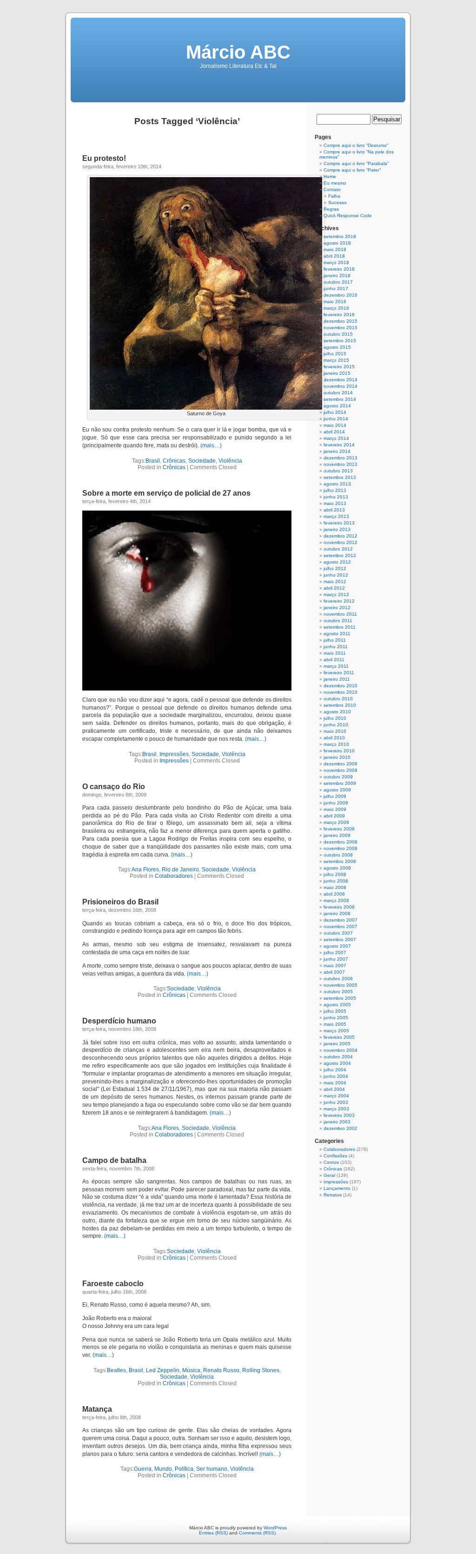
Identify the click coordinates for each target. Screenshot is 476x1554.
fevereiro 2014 (339, 444)
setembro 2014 (340, 399)
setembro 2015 (340, 340)
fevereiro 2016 (339, 314)
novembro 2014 (340, 386)
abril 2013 (334, 509)
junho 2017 (336, 288)
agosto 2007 (337, 946)
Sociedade (202, 461)
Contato (332, 189)
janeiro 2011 (337, 679)
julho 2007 (335, 952)
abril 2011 (334, 659)
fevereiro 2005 (339, 1037)
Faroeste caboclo (113, 1284)
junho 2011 (336, 646)
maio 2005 (335, 1024)
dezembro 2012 (340, 535)
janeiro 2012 (337, 607)
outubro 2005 (338, 991)
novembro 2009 (340, 770)
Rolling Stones (260, 1370)
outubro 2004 (338, 1056)
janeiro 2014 (337, 451)
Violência (230, 461)
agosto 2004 (337, 1063)
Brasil (152, 461)
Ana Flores (145, 869)
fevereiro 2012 (339, 601)
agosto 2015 (337, 347)
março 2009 (336, 822)
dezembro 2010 (340, 685)
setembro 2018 (340, 236)
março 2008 (336, 900)
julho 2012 (335, 568)
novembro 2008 (340, 848)
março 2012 (336, 594)
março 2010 (336, 744)
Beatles (116, 1370)
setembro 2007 (340, 939)
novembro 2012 (340, 542)
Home (330, 176)
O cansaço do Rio (113, 786)
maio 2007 (335, 965)
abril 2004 (334, 1089)
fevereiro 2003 (339, 1115)
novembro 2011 (340, 614)
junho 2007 (336, 959)
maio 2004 (335, 1082)
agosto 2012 (337, 561)
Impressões (174, 754)
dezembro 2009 (340, 763)
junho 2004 (336, 1076)
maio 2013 (335, 503)
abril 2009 (334, 815)
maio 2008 (335, 887)
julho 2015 (335, 353)
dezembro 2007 (340, 920)
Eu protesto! (104, 158)
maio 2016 (335, 301)
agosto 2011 (337, 633)
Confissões (335, 1155)
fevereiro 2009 (339, 828)
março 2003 (336, 1108)
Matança (97, 1409)
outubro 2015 (338, 334)
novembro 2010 (340, 692)
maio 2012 (335, 581)
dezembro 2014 (340, 379)
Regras (331, 209)
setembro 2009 (340, 783)
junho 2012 (336, 575)
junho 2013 (336, 496)
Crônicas (174, 461)
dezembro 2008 (340, 841)
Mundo (163, 1469)
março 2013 (336, 516)
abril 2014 (334, 431)
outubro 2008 (338, 854)
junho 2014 (336, 418)
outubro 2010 (338, 698)
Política (184, 1469)
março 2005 (336, 1030)
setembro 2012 (340, 555)
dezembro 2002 (340, 1128)
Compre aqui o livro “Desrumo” (356, 145)
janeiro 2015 (337, 373)
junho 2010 (336, 724)
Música (191, 1370)
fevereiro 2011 (339, 672)
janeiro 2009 (337, 835)
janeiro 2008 (337, 913)
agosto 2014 (337, 405)
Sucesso (337, 202)
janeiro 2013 (337, 529)
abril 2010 (334, 737)
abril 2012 (334, 588)
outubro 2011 (338, 620)
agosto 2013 (337, 483)
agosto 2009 (337, 789)
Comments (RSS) (257, 1532)
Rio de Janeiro (180, 869)
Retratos (333, 1194)
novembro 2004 (340, 1050)
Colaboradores (174, 876)
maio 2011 (335, 653)
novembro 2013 (340, 464)
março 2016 (336, 308)
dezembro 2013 (340, 457)
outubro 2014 (338, 392)
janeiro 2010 (337, 757)
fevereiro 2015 (339, 366)
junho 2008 (336, 880)
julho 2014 (335, 412)
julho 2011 (335, 640)
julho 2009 (335, 796)
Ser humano (211, 1469)
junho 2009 (336, 802)
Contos (331, 1162)
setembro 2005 (340, 998)
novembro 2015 (340, 327)
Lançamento (337, 1188)
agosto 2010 (337, 711)
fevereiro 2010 (339, 750)
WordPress (275, 1527)
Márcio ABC (238, 52)
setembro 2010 (340, 705)
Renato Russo (221, 1370)
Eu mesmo (335, 183)
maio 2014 (335, 425)
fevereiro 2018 (339, 269)
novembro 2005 (340, 985)
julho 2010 (335, 718)
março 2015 (336, 360)
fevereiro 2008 (339, 907)
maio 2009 (335, 809)
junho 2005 (336, 1017)
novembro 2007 (340, 926)
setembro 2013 (340, 477)
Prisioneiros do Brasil (120, 902)
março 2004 (336, 1095)
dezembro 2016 (340, 295)
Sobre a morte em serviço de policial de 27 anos (166, 493)
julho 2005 (335, 1011)
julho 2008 (335, 874)
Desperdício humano (119, 1021)
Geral (329, 1175)
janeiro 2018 (337, 275)
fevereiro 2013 (339, 522)
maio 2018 (335, 249)
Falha (334, 196)
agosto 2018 (337, 243)
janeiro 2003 (337, 1121)
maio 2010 (335, 731)
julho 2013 (335, 490)
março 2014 (336, 438)
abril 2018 (334, 256)
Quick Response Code (348, 215)
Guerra (143, 1469)
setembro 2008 (340, 861)
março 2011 (336, 666)
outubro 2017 (338, 282)
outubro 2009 (338, 776)
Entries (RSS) (213, 1532)
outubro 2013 (338, 470)
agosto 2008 (337, 867)
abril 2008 (334, 894)
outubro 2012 (338, 548)
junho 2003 (336, 1102)
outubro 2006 (338, 978)
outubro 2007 (338, 933)
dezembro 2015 (340, 321)
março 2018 (336, 262)
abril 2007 (334, 972)
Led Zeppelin (162, 1370)
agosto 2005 (337, 1004)
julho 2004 (335, 1069)
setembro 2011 (340, 627)
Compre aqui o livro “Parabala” (356, 163)
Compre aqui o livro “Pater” (352, 170)
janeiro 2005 (337, 1043)
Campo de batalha (114, 1160)
